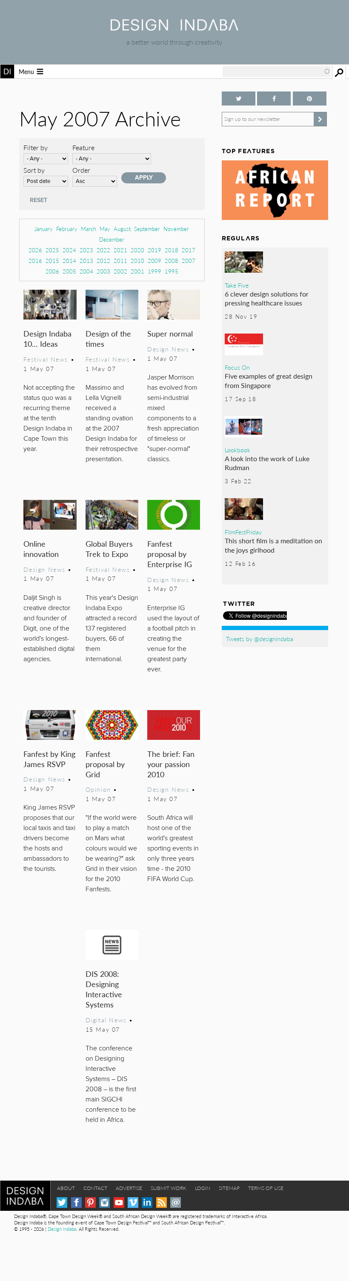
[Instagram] (104, 1202)
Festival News (45, 359)
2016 (35, 261)
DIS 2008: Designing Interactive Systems (104, 989)
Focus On (237, 367)
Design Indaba (62, 1229)
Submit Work (168, 1188)
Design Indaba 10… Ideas (47, 338)
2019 (154, 250)
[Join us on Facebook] (274, 98)
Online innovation (41, 548)
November (176, 229)
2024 (69, 250)
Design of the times (108, 338)
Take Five (237, 285)
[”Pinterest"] (309, 98)
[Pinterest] (90, 1202)
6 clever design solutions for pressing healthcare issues (267, 298)
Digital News (106, 1020)
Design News (168, 349)
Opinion (98, 789)
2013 (86, 261)
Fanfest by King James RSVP (49, 758)
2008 (171, 261)
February (66, 229)
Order (81, 170)
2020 (137, 250)
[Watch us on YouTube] (119, 1202)
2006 (52, 271)
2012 (103, 261)
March (88, 229)
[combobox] (277, 71)
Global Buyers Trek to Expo (109, 548)
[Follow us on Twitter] (238, 98)
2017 (188, 250)
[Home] (174, 28)
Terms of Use (265, 1188)
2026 (35, 250)
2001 (137, 271)
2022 (103, 250)
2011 (120, 261)
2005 (69, 271)
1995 (171, 271)
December (111, 239)
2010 (137, 261)
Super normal (170, 333)
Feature (83, 147)
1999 (154, 271)
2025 (52, 250)
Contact (95, 1188)
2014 (69, 261)
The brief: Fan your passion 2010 (171, 763)
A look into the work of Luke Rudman (267, 463)
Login (202, 1188)
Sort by (34, 170)
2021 (120, 250)
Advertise (129, 1188)
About (66, 1188)
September (147, 229)
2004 (86, 271)
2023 (86, 250)
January (43, 229)
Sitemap (229, 1188)
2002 (120, 271)
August (122, 229)
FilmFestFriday (243, 532)
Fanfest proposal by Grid (105, 763)
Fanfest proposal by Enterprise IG (169, 553)
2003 (103, 271)
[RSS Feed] (161, 1202)
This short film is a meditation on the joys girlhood (273, 545)
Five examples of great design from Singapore (268, 380)
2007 (188, 261)
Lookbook (237, 449)
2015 (52, 261)
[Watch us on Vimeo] (133, 1202)
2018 (171, 250)
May (105, 229)
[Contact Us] (175, 1202)
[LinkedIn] (147, 1202)
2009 (154, 261)
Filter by (35, 147)
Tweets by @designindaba (259, 638)
